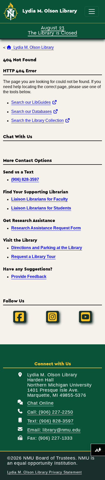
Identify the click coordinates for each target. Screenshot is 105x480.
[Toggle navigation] (92, 11)
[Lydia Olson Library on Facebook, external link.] (19, 317)
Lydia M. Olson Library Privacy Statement (44, 472)
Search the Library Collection (40, 120)
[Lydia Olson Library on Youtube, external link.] (85, 317)
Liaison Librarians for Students (41, 208)
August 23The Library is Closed (52, 30)
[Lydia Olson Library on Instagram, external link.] (52, 317)
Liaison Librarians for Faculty (39, 199)
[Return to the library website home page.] (10, 11)
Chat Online (40, 403)
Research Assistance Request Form (46, 228)
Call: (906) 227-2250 (50, 412)
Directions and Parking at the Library (46, 247)
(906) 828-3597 (25, 179)
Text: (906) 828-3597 (50, 421)
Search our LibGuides (34, 102)
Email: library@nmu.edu (54, 429)
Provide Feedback (28, 276)
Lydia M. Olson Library (49, 11)
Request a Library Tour (33, 256)
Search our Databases (34, 111)
